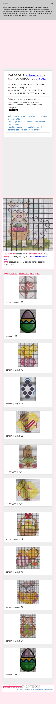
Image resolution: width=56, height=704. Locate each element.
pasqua (41, 78)
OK (52, 3)
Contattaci (50, 689)
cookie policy (7, 13)
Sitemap (27, 689)
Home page (19, 689)
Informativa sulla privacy (38, 689)
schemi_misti (34, 75)
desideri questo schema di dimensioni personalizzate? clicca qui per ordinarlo (25, 128)
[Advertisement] (28, 39)
